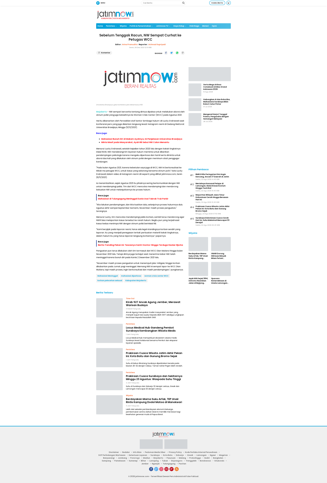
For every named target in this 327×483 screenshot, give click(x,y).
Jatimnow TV (162, 26)
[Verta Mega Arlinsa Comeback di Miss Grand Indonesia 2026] (195, 89)
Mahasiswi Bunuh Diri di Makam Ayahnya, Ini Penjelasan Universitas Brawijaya (141, 138)
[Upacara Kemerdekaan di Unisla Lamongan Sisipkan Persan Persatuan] (221, 269)
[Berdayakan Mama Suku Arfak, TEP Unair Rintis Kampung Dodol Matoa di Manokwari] (109, 404)
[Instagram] (161, 469)
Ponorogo (135, 458)
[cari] (183, 3)
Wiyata (123, 26)
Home (100, 26)
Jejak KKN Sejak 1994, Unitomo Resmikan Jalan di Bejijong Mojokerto (198, 280)
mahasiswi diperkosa (131, 276)
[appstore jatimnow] (175, 445)
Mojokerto (158, 458)
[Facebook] (151, 469)
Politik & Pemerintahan (140, 26)
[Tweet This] (171, 53)
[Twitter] (156, 469)
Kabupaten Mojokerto (135, 280)
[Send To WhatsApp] (177, 53)
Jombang (122, 458)
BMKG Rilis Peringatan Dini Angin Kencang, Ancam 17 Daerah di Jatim (212, 175)
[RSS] (177, 469)
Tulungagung (169, 463)
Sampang (106, 460)
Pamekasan (119, 460)
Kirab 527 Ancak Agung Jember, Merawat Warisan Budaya (153, 304)
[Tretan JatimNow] (210, 74)
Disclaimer (114, 452)
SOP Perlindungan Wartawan (111, 455)
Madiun (146, 458)
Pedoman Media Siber (155, 452)
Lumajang (154, 460)
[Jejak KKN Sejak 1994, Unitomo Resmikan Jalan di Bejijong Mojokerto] (198, 269)
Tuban (165, 460)
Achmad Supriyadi (157, 44)
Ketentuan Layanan (138, 455)
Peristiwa (110, 26)
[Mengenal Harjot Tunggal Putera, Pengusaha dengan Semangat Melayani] (195, 119)
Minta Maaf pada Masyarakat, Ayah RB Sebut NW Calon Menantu (135, 142)
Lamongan (201, 455)
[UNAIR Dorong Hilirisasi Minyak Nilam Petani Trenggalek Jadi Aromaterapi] (221, 244)
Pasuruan (171, 458)
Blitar (143, 460)
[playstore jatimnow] (151, 445)
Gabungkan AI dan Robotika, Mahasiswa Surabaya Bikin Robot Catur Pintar (216, 101)
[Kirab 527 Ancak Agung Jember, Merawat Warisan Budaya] (109, 307)
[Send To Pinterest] (183, 53)
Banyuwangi (109, 458)
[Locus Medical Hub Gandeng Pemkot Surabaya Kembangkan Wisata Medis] (109, 333)
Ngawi (213, 455)
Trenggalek (191, 460)
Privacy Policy (175, 452)
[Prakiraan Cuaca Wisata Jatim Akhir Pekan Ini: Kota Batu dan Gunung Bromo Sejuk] (109, 357)
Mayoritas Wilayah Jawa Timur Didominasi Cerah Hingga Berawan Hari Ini (212, 197)
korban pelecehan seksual (109, 280)
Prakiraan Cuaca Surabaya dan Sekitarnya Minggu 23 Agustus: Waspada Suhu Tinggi (154, 378)
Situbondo (219, 460)
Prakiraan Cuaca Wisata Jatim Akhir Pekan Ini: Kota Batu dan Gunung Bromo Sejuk (154, 355)
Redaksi (126, 452)
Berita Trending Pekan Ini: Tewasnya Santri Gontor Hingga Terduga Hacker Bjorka (140, 245)
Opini (214, 26)
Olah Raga (194, 26)
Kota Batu (167, 455)
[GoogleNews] (172, 469)
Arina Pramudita (130, 44)
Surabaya (155, 455)
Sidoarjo (180, 455)
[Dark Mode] (228, 3)
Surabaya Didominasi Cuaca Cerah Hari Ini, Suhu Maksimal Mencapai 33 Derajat (212, 220)
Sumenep (133, 460)
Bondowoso (205, 460)
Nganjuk (156, 463)
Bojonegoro (176, 460)
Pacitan (182, 463)
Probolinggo (195, 458)
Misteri (205, 26)
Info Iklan (137, 452)
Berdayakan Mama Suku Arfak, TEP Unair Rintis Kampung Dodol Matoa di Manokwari (154, 401)
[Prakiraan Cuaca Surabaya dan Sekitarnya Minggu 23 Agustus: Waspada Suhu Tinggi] (109, 380)
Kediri (207, 458)
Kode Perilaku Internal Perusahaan (201, 452)
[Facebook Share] (166, 53)
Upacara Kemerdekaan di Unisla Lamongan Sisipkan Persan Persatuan (219, 280)
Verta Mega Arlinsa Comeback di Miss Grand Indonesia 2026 (215, 86)
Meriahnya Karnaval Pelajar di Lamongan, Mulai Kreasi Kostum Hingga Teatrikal (211, 185)
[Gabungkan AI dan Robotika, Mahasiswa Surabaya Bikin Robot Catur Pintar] (195, 104)
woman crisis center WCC (156, 276)
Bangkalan (218, 458)
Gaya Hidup (178, 26)
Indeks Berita (217, 3)
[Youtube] (166, 469)
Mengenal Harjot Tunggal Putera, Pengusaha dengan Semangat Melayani (216, 116)
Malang (182, 458)
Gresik (190, 455)
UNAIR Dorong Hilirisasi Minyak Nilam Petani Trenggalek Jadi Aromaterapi (218, 255)
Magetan (223, 455)
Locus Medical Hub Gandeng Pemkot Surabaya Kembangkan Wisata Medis (151, 329)
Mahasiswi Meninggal (107, 276)
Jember (145, 463)
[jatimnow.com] (115, 14)
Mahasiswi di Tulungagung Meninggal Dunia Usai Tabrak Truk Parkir (133, 198)
